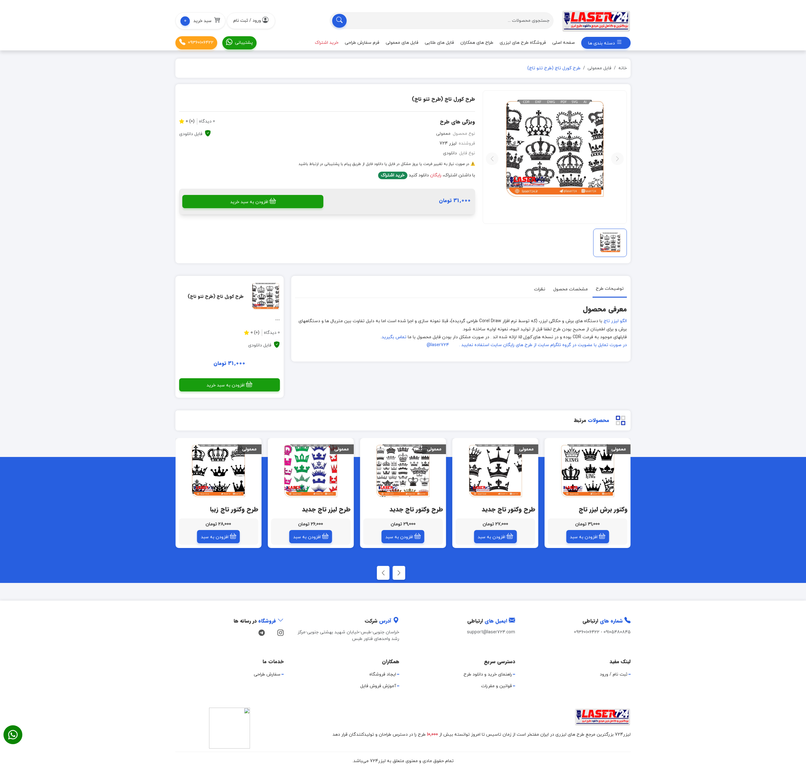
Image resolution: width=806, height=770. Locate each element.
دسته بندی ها (602, 43)
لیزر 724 (448, 143)
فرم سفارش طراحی (362, 43)
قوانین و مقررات (496, 686)
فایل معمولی (599, 68)
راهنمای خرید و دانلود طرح (487, 674)
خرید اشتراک (393, 175)
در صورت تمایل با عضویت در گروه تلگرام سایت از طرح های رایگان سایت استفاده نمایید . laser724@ (527, 345)
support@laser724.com (491, 632)
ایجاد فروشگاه (382, 674)
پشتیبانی (244, 43)
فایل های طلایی (439, 43)
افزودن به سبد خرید (249, 202)
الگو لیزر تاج (614, 321)
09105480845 (617, 632)
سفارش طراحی (267, 674)
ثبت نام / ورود (613, 674)
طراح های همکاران (476, 43)
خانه (622, 68)
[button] (200, 20)
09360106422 (200, 43)
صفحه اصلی (563, 43)
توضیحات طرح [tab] (610, 289)
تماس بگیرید (394, 337)
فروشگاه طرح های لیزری (523, 43)
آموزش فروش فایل (378, 686)
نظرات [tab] (539, 289)
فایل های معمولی (402, 43)
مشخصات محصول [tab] (570, 289)
